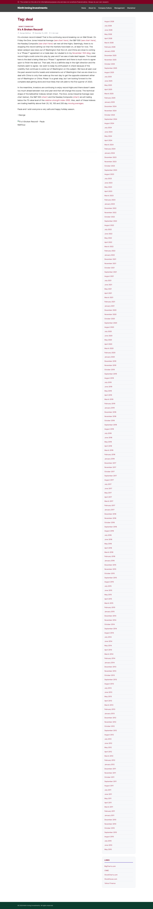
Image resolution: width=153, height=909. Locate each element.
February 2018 (109, 454)
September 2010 (110, 832)
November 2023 (110, 162)
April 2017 (108, 497)
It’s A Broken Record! (30, 29)
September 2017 (110, 476)
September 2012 (110, 730)
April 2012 (108, 752)
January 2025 (109, 102)
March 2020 (108, 348)
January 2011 (109, 815)
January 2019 (109, 408)
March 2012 (108, 756)
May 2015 (108, 595)
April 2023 (108, 191)
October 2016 (109, 522)
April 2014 (108, 650)
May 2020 (108, 340)
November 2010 (110, 824)
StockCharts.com (111, 875)
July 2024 (108, 128)
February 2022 (109, 251)
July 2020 (108, 331)
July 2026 (108, 26)
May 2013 (108, 696)
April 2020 (108, 344)
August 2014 (109, 633)
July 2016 (107, 535)
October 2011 (109, 777)
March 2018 (108, 450)
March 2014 (108, 654)
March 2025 (108, 94)
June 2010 (108, 845)
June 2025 (108, 81)
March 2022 (108, 246)
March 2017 (108, 501)
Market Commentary (26, 26)
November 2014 (110, 620)
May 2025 (108, 85)
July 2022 (108, 229)
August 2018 (109, 429)
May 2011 (107, 798)
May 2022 (108, 238)
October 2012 (109, 726)
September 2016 (110, 527)
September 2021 (110, 272)
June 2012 (108, 743)
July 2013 (108, 688)
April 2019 (108, 395)
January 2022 (109, 255)
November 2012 (110, 722)
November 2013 (110, 671)
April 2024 (108, 140)
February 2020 (109, 353)
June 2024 (108, 132)
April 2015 (108, 599)
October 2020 (109, 319)
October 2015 (109, 573)
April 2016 (108, 548)
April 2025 (108, 89)
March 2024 (109, 145)
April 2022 (108, 242)
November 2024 (110, 111)
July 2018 (107, 433)
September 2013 (110, 680)
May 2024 (108, 136)
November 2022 (110, 213)
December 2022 (110, 208)
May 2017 (108, 493)
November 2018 (110, 416)
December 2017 (110, 463)
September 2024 (110, 119)
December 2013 (110, 667)
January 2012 (109, 764)
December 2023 (110, 157)
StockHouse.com (110, 879)
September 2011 (110, 781)
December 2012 (110, 718)
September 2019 (110, 374)
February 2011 (109, 811)
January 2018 (109, 459)
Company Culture (105, 8)
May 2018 (108, 442)
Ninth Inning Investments (32, 7)
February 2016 (109, 556)
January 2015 (109, 612)
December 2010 (110, 820)
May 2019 (108, 391)
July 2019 (107, 382)
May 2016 (108, 544)
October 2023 (109, 166)
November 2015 (110, 569)
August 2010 (109, 837)
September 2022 (110, 221)
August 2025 (109, 72)
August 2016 (109, 531)
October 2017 (109, 472)
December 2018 (110, 412)
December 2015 (110, 565)
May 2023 (108, 187)
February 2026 (109, 47)
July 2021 (107, 280)
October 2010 (109, 828)
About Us (92, 8)
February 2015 (109, 607)
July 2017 (107, 484)
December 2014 (110, 616)
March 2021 (108, 297)
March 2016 (108, 552)
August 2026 (109, 21)
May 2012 (108, 747)
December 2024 (110, 106)
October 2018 (109, 420)
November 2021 (110, 263)
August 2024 (109, 123)
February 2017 (109, 505)
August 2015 (109, 582)
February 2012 (109, 760)
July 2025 (108, 77)
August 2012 (109, 735)
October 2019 (109, 370)
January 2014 (109, 663)
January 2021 (109, 306)
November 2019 (110, 365)
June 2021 (108, 285)
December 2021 (110, 259)
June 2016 (108, 539)
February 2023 (109, 200)
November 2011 (110, 773)
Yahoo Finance (110, 883)
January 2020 (109, 357)
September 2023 (110, 170)
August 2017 (109, 480)
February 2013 (109, 709)
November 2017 (110, 467)
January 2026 (109, 51)
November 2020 (110, 314)
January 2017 (109, 510)
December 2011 (110, 769)
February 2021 (109, 302)
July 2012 (107, 739)
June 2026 (108, 30)
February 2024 (109, 149)
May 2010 (108, 849)
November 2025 (110, 60)
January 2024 (109, 153)
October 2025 (109, 64)
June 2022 (108, 234)
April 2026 (108, 38)
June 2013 (108, 692)
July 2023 (108, 179)
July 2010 (107, 841)
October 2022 (109, 217)
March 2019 (108, 399)
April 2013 (108, 701)
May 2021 (108, 289)
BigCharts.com (110, 866)
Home (83, 8)
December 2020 (110, 310)
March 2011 (108, 807)
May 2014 (108, 646)
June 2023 (108, 183)
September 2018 (110, 425)
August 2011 (109, 786)
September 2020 (110, 323)
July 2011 (107, 790)
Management (119, 8)
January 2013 (109, 714)
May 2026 (108, 34)
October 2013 (109, 675)
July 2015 (107, 586)
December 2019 (110, 361)
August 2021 (109, 276)
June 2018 (108, 438)
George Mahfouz (25, 33)
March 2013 (108, 705)
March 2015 (108, 603)
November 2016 (110, 518)
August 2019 (109, 378)
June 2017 (108, 488)
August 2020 (109, 327)
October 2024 (109, 115)
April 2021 (108, 293)
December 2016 (110, 514)
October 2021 (109, 268)
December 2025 (110, 55)
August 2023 (109, 174)
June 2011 (108, 794)
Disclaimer (131, 8)
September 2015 (110, 578)
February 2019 (109, 404)
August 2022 (109, 225)
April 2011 (108, 803)
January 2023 (109, 204)
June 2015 (108, 590)
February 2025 (109, 98)
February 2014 (109, 658)
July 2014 (108, 637)
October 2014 (109, 624)
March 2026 (108, 43)
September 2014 (110, 629)
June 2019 (108, 387)
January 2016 (109, 561)
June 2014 (108, 641)
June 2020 (108, 336)
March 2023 (109, 196)
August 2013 (109, 684)
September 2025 (110, 68)
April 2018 (108, 446)
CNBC (106, 870)
